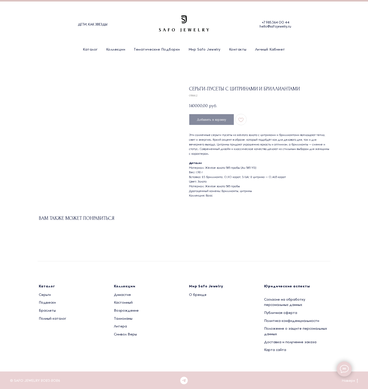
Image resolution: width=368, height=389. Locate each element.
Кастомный (123, 302)
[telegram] (184, 380)
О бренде (198, 294)
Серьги (45, 294)
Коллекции (115, 49)
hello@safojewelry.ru (275, 26)
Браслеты (47, 310)
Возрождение (126, 310)
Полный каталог (52, 318)
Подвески (47, 302)
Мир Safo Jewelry (205, 49)
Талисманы (123, 318)
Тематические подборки (157, 49)
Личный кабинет (270, 49)
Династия (122, 294)
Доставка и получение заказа (290, 342)
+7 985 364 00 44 (275, 22)
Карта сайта (275, 349)
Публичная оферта (280, 312)
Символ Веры (125, 334)
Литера (120, 326)
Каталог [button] (90, 49)
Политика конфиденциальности (291, 320)
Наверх (348, 380)
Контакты (238, 49)
